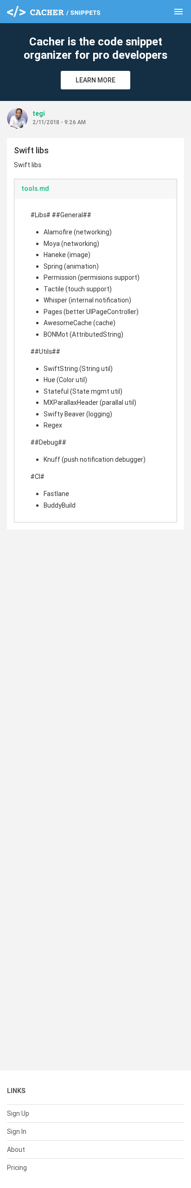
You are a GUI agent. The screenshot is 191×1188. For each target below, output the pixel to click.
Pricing (17, 1167)
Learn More (95, 80)
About (16, 1149)
